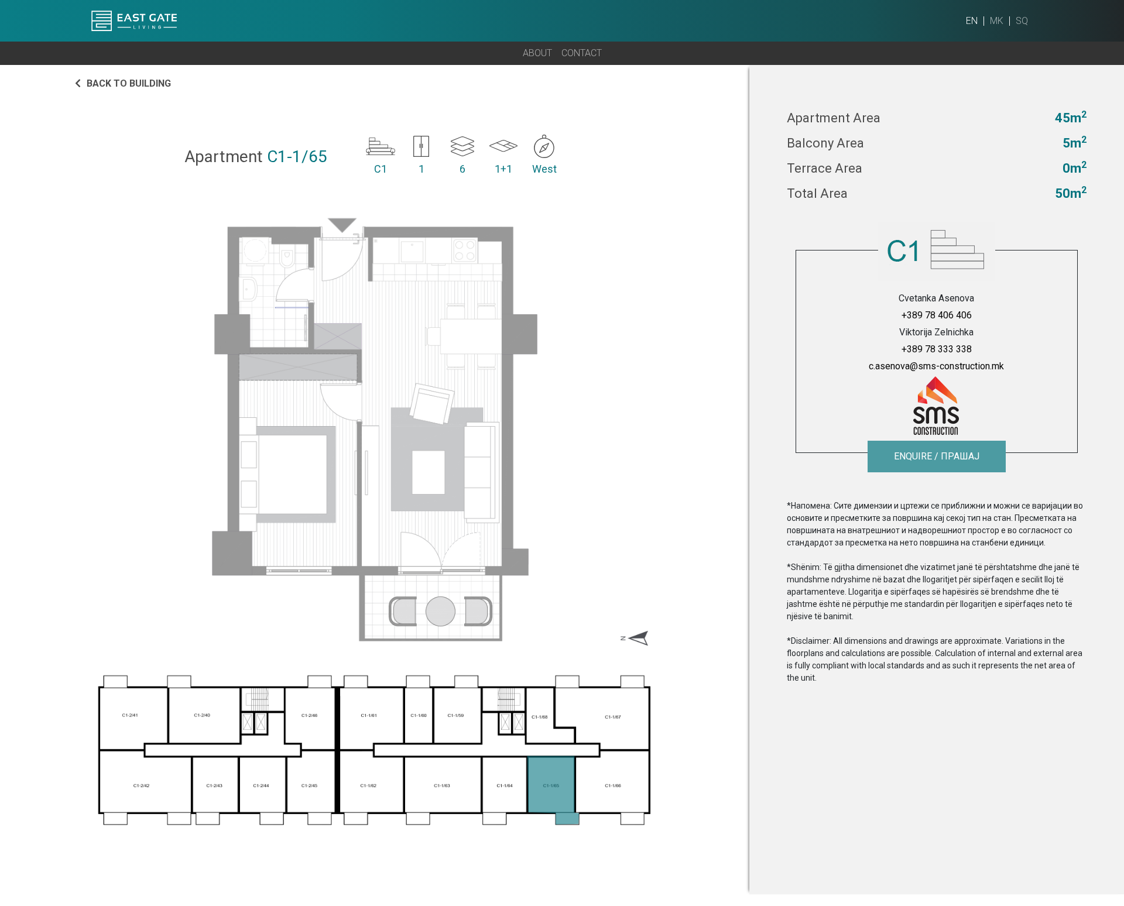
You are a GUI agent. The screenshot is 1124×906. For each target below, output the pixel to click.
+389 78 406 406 (937, 315)
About (537, 53)
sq (1022, 20)
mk (996, 20)
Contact (581, 53)
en (972, 20)
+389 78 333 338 (937, 349)
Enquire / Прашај (936, 456)
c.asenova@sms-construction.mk (936, 366)
